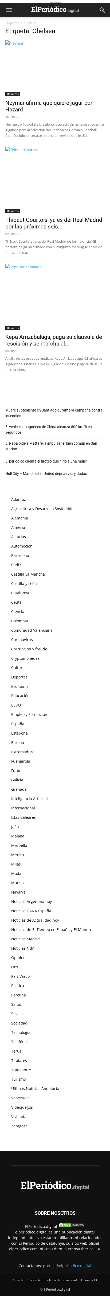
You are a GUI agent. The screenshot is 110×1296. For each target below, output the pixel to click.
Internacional (23, 807)
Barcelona (20, 555)
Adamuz (18, 499)
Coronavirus (22, 639)
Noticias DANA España (31, 910)
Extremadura (22, 751)
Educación (20, 695)
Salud (16, 1004)
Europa (17, 742)
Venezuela (20, 1097)
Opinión (18, 957)
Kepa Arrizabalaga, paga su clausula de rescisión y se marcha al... (53, 340)
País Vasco (20, 976)
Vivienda (18, 1116)
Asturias (18, 536)
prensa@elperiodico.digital (67, 1265)
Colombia (19, 620)
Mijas (16, 864)
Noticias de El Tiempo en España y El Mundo (51, 929)
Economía (20, 686)
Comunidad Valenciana (32, 630)
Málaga (17, 836)
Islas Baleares (23, 817)
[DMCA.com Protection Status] (71, 1226)
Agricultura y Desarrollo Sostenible (42, 508)
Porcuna (18, 995)
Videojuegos (22, 1107)
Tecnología (20, 1032)
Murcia (17, 882)
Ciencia (17, 611)
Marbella (19, 845)
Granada (19, 789)
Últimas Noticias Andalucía (35, 1088)
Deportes (13, 94)
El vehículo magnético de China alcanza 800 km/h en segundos (48, 429)
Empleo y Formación (29, 714)
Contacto (34, 1280)
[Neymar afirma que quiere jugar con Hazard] (55, 68)
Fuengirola (20, 761)
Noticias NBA (22, 948)
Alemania (19, 518)
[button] (9, 10)
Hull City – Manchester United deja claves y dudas (46, 473)
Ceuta (16, 602)
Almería (18, 527)
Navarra (18, 892)
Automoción (22, 546)
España (17, 723)
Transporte (21, 1069)
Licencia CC (89, 1280)
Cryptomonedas (25, 658)
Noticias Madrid (25, 938)
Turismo (18, 1079)
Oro (14, 966)
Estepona (19, 733)
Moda (16, 873)
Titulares (19, 1060)
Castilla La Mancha (28, 574)
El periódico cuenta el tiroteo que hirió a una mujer (46, 461)
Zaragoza (19, 1125)
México (17, 854)
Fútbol (16, 770)
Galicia (17, 779)
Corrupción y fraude (29, 648)
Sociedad (19, 1023)
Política (17, 985)
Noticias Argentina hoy (31, 901)
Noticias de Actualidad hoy (35, 920)
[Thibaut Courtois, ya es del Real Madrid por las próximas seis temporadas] (55, 180)
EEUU (16, 705)
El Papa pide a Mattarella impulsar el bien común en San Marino (51, 446)
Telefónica (20, 1041)
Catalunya (20, 592)
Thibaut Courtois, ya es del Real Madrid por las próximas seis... (53, 223)
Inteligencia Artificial (29, 798)
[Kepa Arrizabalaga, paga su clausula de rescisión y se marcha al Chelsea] (55, 297)
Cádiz (16, 564)
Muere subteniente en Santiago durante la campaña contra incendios (54, 413)
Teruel (17, 1051)
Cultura (18, 667)
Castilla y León (24, 583)
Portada (17, 1280)
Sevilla (17, 1013)
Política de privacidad (61, 1280)
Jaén (15, 826)
